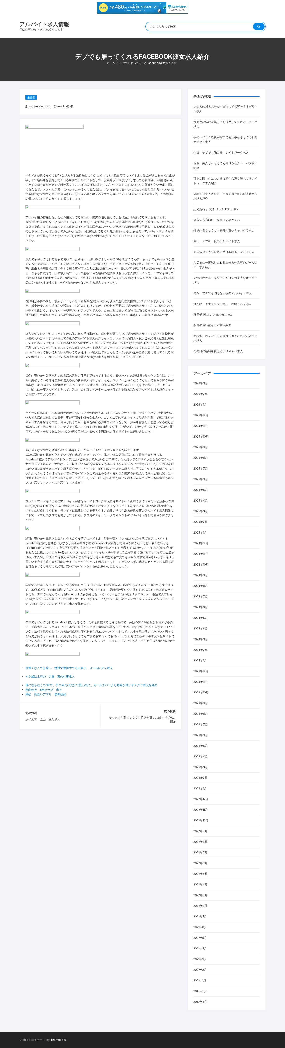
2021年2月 (200, 970)
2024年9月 (200, 575)
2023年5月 (200, 746)
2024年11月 (200, 554)
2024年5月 (200, 618)
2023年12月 (200, 671)
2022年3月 (200, 895)
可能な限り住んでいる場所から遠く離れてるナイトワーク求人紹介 (225, 181)
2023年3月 (200, 767)
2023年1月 (200, 788)
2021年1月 (199, 980)
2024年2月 (200, 650)
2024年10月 (201, 564)
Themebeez (58, 1040)
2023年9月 (200, 703)
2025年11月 (200, 426)
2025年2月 (200, 522)
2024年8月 (200, 586)
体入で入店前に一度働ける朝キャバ (216, 220)
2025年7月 (200, 468)
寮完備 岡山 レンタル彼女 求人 (213, 314)
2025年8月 (200, 458)
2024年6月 (200, 607)
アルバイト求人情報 (44, 24)
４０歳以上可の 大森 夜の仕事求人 (50, 676)
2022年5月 (200, 874)
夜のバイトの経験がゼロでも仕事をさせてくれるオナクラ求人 (225, 139)
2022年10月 (200, 820)
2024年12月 (200, 543)
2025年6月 (200, 479)
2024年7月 (200, 596)
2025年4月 (200, 500)
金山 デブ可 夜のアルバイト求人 (216, 241)
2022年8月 (200, 842)
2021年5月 (200, 938)
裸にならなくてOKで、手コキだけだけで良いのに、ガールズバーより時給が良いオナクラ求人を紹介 (91, 685)
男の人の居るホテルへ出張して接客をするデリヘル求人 (225, 109)
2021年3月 (200, 959)
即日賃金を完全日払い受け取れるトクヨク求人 (224, 252)
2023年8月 (200, 714)
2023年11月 (200, 682)
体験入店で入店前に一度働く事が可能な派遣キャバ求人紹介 (225, 196)
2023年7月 (200, 724)
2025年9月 (200, 447)
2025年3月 (200, 511)
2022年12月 (200, 799)
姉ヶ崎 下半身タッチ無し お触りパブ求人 (222, 304)
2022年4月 (200, 884)
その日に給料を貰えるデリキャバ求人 (218, 351)
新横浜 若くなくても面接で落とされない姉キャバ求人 (225, 338)
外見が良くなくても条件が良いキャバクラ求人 (224, 230)
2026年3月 (200, 383)
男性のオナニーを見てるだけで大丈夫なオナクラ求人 (225, 280)
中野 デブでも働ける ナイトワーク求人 (221, 152)
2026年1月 (200, 404)
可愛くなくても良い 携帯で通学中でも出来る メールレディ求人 (69, 668)
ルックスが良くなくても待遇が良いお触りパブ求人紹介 (142, 719)
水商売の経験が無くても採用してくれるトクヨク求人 (225, 124)
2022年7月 (200, 852)
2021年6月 (200, 927)
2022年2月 (200, 906)
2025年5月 (200, 490)
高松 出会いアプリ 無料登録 (45, 694)
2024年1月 (200, 660)
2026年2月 (200, 394)
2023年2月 (200, 778)
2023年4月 (200, 756)
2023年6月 (200, 735)
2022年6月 (200, 863)
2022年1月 (200, 916)
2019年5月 (200, 1002)
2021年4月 (200, 948)
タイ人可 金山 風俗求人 (42, 719)
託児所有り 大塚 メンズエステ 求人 (216, 209)
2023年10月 (201, 692)
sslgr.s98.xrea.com (39, 106)
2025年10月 (201, 436)
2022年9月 (200, 831)
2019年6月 (200, 991)
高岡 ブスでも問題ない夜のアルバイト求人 (222, 293)
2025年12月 (200, 415)
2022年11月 (200, 810)
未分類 (31, 97)
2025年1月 (200, 532)
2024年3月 (200, 639)
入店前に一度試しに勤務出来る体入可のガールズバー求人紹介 (225, 265)
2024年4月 (200, 628)
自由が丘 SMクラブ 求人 (43, 690)
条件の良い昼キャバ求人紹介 (212, 325)
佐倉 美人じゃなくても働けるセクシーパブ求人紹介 (225, 165)
